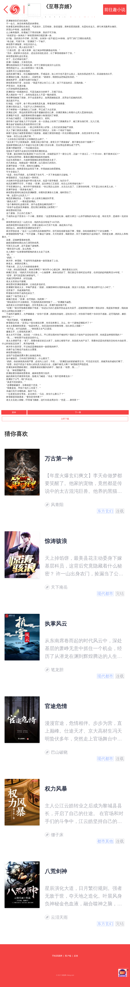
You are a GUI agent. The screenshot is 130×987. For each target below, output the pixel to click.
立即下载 (65, 419)
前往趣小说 (114, 9)
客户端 (68, 956)
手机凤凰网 (57, 956)
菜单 (14, 412)
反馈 (76, 956)
